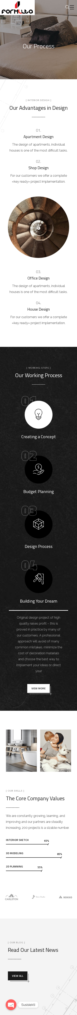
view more (38, 688)
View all (17, 976)
